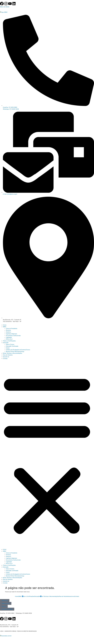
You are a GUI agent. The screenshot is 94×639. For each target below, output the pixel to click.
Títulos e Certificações (9, 341)
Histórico (8, 332)
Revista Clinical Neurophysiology (15, 351)
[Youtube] (10, 4)
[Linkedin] (14, 4)
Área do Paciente (7, 355)
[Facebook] (2, 4)
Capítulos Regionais (11, 334)
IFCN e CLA (9, 339)
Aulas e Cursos (10, 344)
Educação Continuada (12, 346)
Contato (5, 358)
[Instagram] (6, 4)
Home (4, 325)
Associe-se (6, 356)
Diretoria (8, 330)
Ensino (8, 348)
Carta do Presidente (11, 328)
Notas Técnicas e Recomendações (12, 353)
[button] (47, 453)
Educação (5, 342)
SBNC (4, 326)
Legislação (9, 337)
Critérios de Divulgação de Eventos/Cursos (18, 349)
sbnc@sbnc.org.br (5, 622)
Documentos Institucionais (13, 335)
